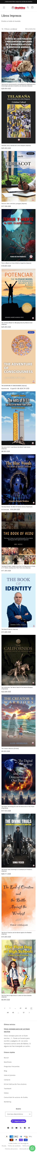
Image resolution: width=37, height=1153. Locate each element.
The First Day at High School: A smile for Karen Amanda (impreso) (16, 996)
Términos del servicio (11, 1149)
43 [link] (31, 1008)
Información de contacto (27, 1149)
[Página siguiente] (29, 1012)
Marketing (7, 1102)
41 (21, 1008)
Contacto (7, 1080)
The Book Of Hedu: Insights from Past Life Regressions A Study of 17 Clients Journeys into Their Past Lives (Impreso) (18, 567)
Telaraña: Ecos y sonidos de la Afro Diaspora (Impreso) (16, 145)
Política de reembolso (14, 1146)
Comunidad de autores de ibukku (16, 1097)
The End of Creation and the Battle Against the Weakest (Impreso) (16, 933)
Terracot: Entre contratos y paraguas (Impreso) (14, 203)
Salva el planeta (9, 1075)
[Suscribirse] (29, 1114)
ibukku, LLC (16, 1143)
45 (13, 1012)
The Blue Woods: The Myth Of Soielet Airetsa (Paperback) (16, 506)
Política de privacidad (29, 1146)
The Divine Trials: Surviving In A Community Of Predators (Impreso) (16, 870)
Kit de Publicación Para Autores (15, 1084)
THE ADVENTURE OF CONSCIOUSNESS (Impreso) (14, 385)
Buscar (6, 1058)
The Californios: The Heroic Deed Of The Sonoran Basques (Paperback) (17, 688)
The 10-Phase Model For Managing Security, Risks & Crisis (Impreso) (16, 323)
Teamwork (7, 1088)
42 (26, 1008)
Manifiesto (8, 1062)
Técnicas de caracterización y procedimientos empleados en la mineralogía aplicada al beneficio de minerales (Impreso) (18, 85)
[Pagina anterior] (5, 1008)
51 (24, 1012)
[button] (4, 7)
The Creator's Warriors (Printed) (10, 748)
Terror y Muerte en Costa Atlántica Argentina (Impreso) (16, 263)
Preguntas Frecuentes (12, 1066)
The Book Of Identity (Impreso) (9, 629)
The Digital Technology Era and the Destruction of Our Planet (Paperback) (17, 807)
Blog (5, 1071)
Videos (6, 1093)
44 (8, 1012)
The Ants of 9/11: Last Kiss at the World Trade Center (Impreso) (15, 447)
